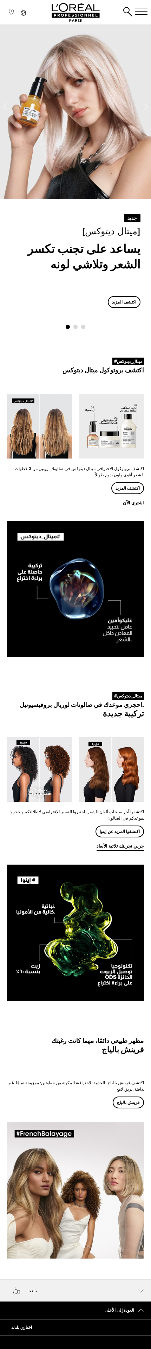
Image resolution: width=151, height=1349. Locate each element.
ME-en (101, 98)
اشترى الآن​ (133, 502)
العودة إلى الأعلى (119, 1310)
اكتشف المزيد (124, 302)
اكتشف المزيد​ (128, 488)
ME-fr (103, 104)
